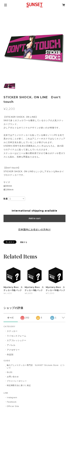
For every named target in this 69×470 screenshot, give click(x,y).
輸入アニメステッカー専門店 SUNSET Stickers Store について (35, 366)
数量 (6, 199)
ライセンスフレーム (16, 336)
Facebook (12, 402)
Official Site (13, 406)
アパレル (11, 345)
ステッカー (12, 331)
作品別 (10, 354)
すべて (10, 318)
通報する (23, 242)
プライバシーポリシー (17, 381)
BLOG (10, 372)
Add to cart (35, 218)
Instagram (12, 397)
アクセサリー (13, 350)
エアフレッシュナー (16, 340)
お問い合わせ (13, 376)
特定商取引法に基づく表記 (19, 385)
